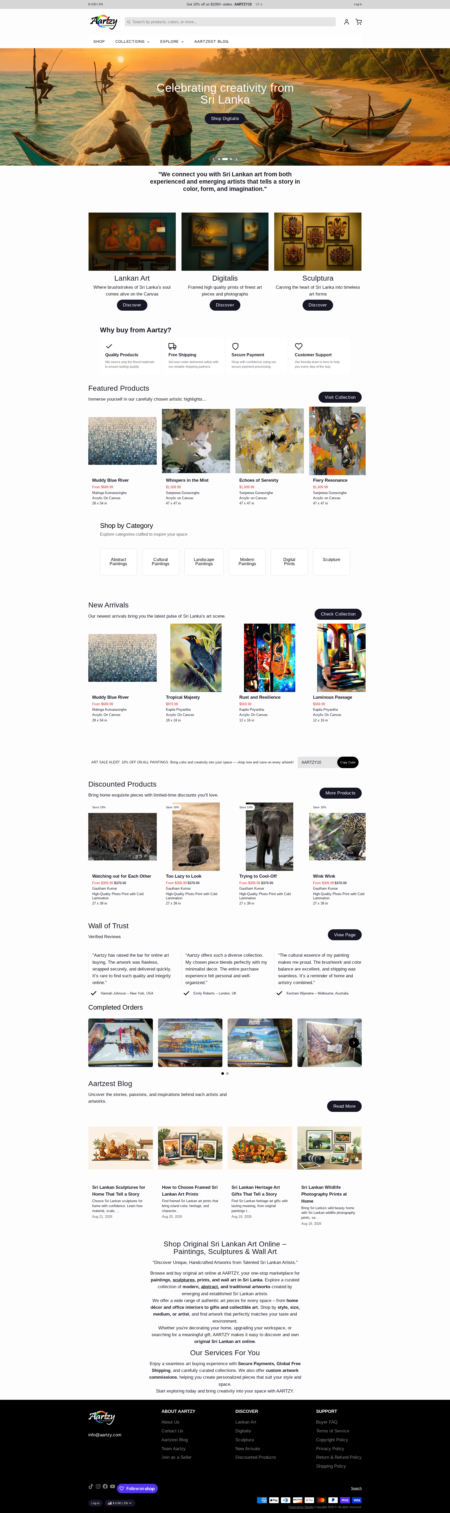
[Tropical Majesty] (196, 658)
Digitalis (243, 1430)
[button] (122, 468)
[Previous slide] (340, 414)
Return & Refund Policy (339, 1457)
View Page (345, 934)
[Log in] (345, 22)
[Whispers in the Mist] (196, 441)
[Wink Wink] (343, 837)
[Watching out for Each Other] (122, 837)
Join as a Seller (176, 1457)
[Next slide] (356, 414)
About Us (170, 1422)
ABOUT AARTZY (178, 1411)
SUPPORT (326, 1411)
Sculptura (244, 1439)
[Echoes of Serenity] (269, 441)
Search (356, 1488)
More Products (340, 793)
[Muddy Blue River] (122, 441)
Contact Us (172, 1430)
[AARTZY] (103, 22)
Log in (358, 4)
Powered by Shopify (301, 1507)
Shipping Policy (331, 1466)
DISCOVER (246, 1411)
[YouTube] (112, 1488)
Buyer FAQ (327, 1422)
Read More (344, 1106)
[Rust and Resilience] (269, 658)
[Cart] (357, 22)
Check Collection (338, 614)
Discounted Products (255, 1457)
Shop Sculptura (225, 118)
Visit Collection (340, 397)
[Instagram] (98, 1488)
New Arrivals (247, 1448)
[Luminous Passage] (343, 658)
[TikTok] (90, 1488)
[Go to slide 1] (222, 1073)
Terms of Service (332, 1430)
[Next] (236, 159)
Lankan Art (245, 1422)
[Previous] (213, 159)
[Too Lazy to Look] (196, 837)
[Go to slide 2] (227, 1073)
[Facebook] (105, 1488)
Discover (132, 305)
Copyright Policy (332, 1439)
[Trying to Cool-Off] (269, 837)
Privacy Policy (330, 1448)
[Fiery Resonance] (343, 441)
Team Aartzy (173, 1448)
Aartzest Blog (174, 1439)
